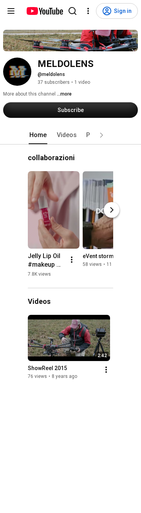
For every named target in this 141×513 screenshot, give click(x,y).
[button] (101, 135)
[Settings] (88, 11)
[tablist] (70, 135)
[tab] (38, 135)
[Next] (111, 210)
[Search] (72, 11)
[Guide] (11, 11)
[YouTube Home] (44, 11)
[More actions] (72, 259)
